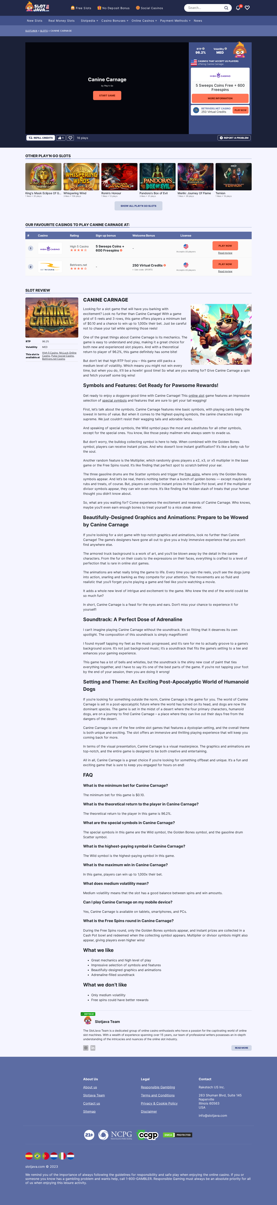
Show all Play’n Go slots (138, 205)
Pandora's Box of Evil (153, 193)
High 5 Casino (50, 352)
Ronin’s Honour (111, 193)
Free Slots (83, 8)
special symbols (114, 400)
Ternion (220, 193)
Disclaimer (149, 1111)
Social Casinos (152, 8)
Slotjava (31, 30)
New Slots (34, 20)
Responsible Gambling (158, 1087)
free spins (192, 474)
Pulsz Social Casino (62, 355)
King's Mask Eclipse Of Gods (44, 193)
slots (44, 30)
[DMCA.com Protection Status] (177, 1135)
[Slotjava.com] (37, 8)
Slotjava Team (94, 1095)
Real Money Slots (61, 20)
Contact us (91, 1103)
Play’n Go (108, 85)
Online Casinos (143, 20)
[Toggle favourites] (247, 8)
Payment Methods (174, 20)
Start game (107, 95)
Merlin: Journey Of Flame (194, 193)
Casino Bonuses (113, 20)
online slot (196, 395)
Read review (225, 252)
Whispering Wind (74, 193)
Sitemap (89, 1111)
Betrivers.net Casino (53, 358)
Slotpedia (88, 20)
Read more (241, 1047)
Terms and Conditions (158, 1095)
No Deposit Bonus (116, 8)
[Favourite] (70, 138)
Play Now (241, 110)
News (198, 20)
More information (220, 98)
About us (90, 1087)
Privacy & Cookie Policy (159, 1103)
